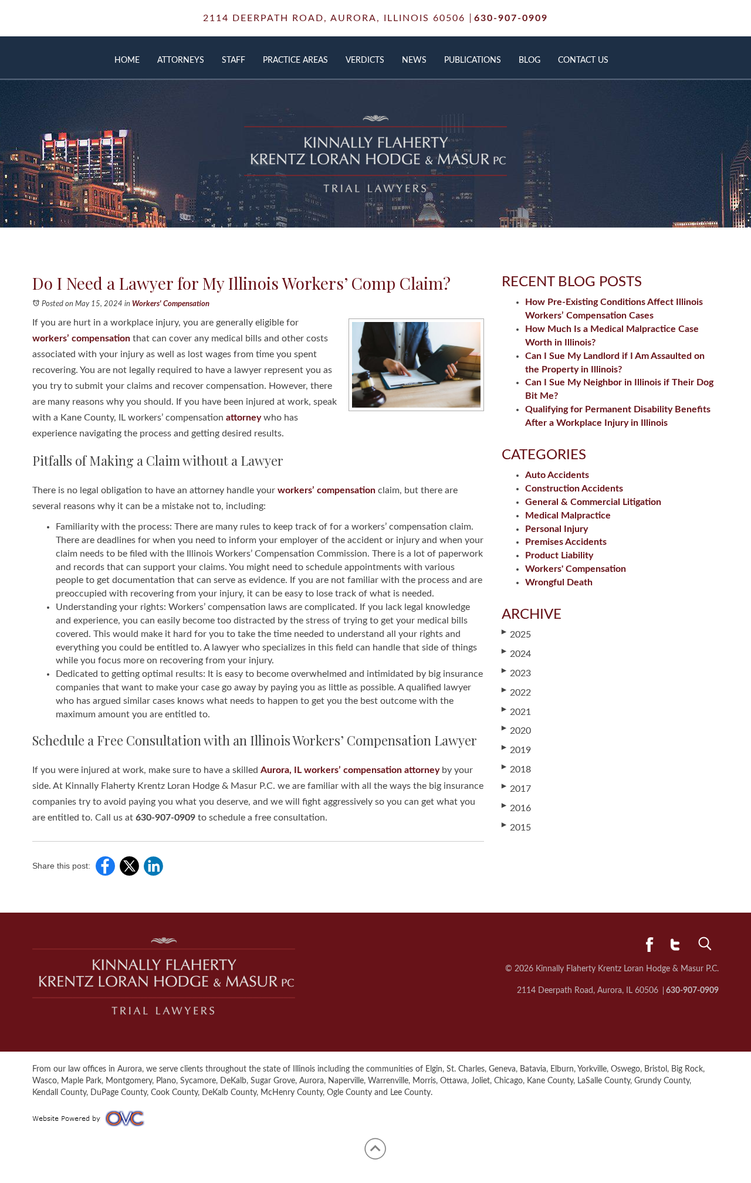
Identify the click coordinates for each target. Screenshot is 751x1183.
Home (127, 60)
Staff (233, 60)
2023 (516, 672)
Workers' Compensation (170, 304)
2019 (516, 749)
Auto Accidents (557, 475)
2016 (516, 807)
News (414, 60)
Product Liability (559, 555)
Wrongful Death (559, 582)
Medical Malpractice (568, 515)
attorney (243, 417)
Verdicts (365, 60)
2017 (516, 788)
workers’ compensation (81, 338)
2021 (516, 711)
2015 (516, 827)
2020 (516, 730)
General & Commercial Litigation (593, 502)
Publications (472, 60)
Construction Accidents (574, 488)
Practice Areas (295, 60)
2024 (516, 653)
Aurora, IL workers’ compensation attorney (350, 770)
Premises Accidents (566, 542)
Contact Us (583, 60)
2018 (516, 769)
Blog (529, 60)
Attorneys (180, 60)
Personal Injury (556, 529)
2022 (516, 692)
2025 (516, 634)
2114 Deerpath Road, (334, 18)
